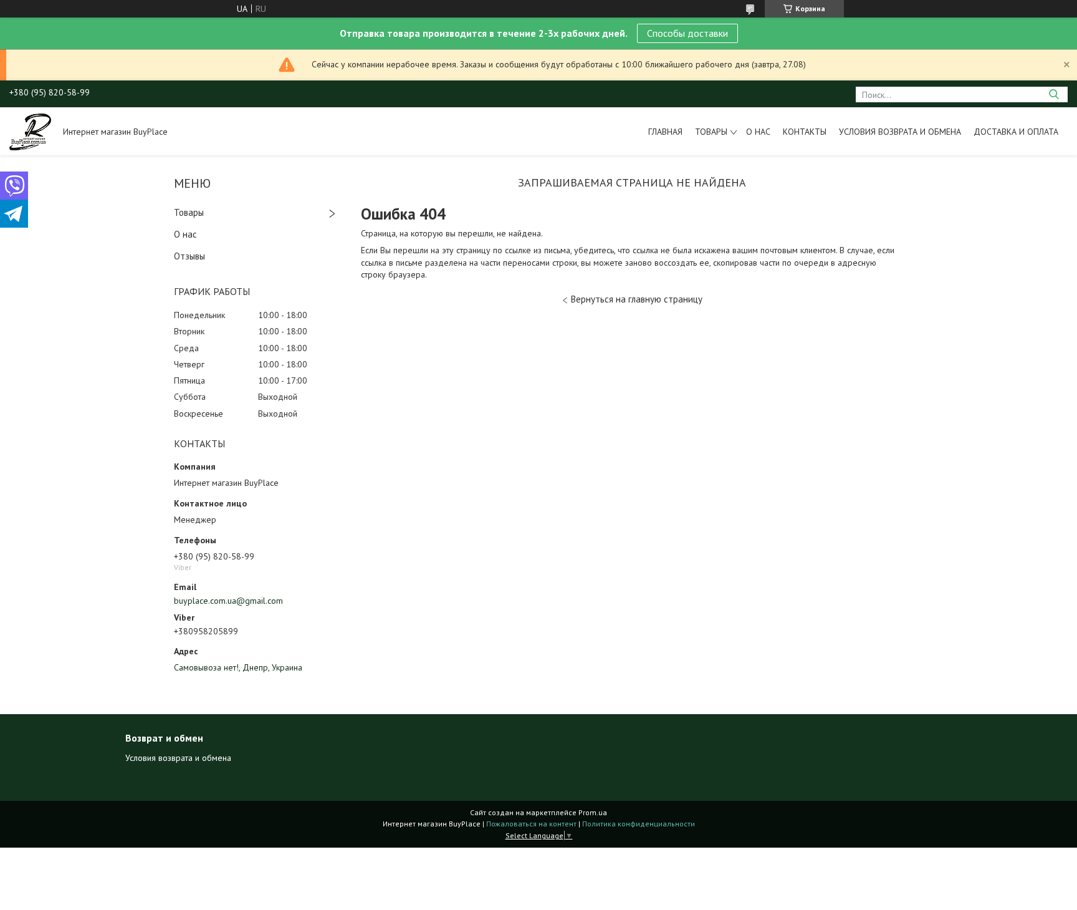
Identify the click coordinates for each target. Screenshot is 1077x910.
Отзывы (189, 256)
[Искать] (1054, 94)
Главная (665, 131)
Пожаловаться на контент (531, 823)
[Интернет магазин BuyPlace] (30, 131)
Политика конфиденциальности (638, 823)
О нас (758, 131)
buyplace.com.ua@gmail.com (228, 600)
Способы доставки (687, 33)
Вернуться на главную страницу (636, 299)
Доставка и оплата (1016, 131)
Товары (711, 131)
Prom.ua (592, 812)
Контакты (804, 131)
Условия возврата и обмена (900, 131)
